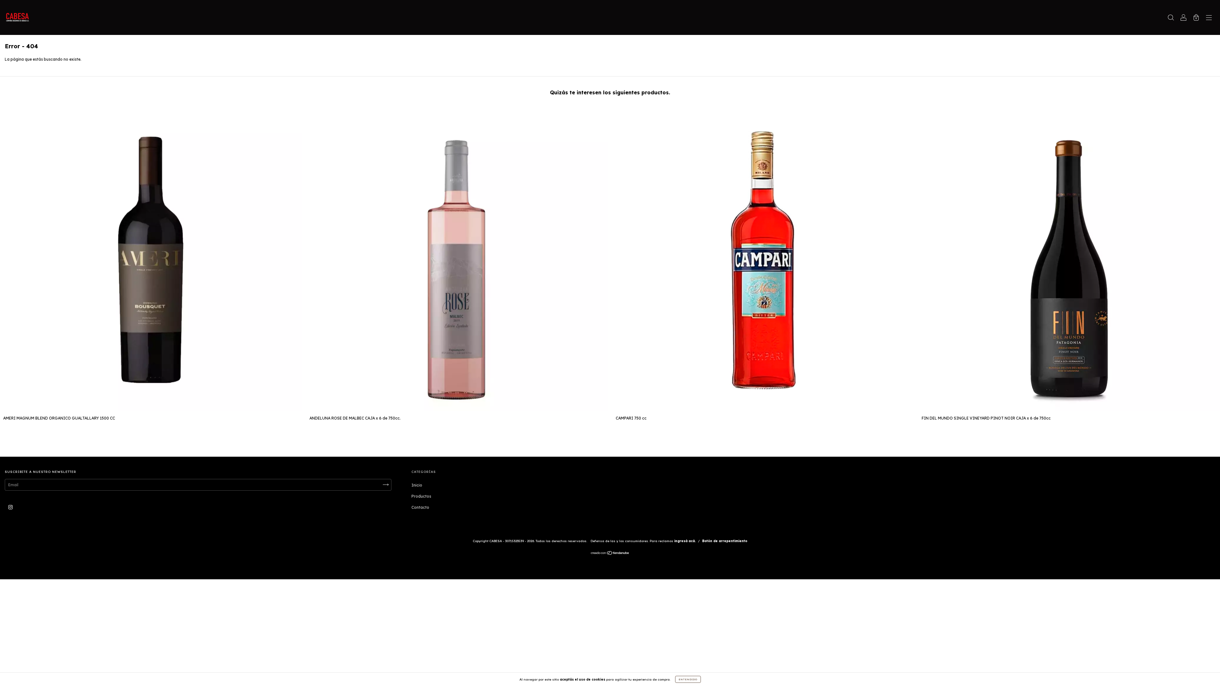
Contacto (420, 507)
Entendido (688, 679)
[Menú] (1209, 18)
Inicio (416, 485)
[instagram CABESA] (10, 507)
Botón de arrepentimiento (724, 541)
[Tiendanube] (610, 553)
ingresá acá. (685, 541)
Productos (421, 496)
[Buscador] (1171, 18)
